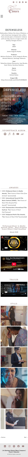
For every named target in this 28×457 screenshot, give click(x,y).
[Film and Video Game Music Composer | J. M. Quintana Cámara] (14, 9)
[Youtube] (25, 2)
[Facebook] (22, 2)
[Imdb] (13, 2)
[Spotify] (19, 2)
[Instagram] (16, 2)
